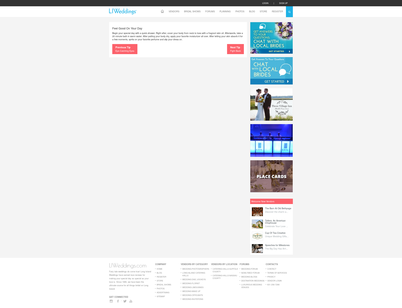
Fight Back (235, 48)
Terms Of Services (277, 272)
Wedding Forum (249, 268)
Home (159, 268)
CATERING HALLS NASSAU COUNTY (225, 276)
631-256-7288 (273, 284)
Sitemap (161, 296)
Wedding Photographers (195, 268)
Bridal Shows (192, 11)
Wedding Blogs (249, 276)
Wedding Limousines (193, 287)
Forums (210, 11)
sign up (283, 3)
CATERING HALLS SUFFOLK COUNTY (225, 270)
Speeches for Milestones (277, 245)
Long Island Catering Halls (193, 274)
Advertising (163, 292)
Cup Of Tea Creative (275, 232)
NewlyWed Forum (250, 272)
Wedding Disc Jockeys (194, 279)
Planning (225, 11)
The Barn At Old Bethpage (278, 208)
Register (277, 11)
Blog (252, 11)
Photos (239, 11)
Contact (271, 268)
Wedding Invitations (192, 299)
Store (263, 11)
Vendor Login (274, 280)
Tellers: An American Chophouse (275, 221)
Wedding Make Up (191, 291)
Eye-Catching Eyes (124, 48)
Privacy (271, 276)
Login (265, 3)
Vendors (174, 11)
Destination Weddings (252, 280)
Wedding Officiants (192, 295)
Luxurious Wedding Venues (251, 285)
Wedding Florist (191, 283)
